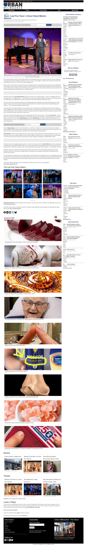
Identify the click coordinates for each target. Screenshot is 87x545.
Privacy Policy (7, 530)
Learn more (37, 507)
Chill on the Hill (70, 249)
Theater (24, 498)
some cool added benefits (15, 208)
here (10, 204)
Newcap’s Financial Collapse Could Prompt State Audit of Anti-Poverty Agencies (75, 24)
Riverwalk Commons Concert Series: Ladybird (73, 255)
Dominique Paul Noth (9, 21)
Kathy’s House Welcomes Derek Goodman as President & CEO (75, 209)
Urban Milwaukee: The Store (66, 519)
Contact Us (24, 515)
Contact (6, 528)
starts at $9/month (30, 507)
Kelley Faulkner (11, 128)
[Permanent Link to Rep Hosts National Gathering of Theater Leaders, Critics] (52, 494)
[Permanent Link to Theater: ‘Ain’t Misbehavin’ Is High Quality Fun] (32, 494)
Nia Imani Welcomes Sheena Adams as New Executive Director (74, 197)
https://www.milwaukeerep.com (10, 164)
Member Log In (30, 1)
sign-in (18, 512)
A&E (59, 10)
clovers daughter (71, 264)
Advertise (6, 526)
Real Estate (11, 10)
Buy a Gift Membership (68, 78)
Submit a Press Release (9, 532)
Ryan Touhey (23, 118)
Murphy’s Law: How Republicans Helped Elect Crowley (74, 156)
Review (20, 498)
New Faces (73, 183)
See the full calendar (67, 268)
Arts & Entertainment (13, 498)
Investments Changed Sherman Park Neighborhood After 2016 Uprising (70, 18)
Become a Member (73, 68)
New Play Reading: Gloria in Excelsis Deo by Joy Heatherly (74, 225)
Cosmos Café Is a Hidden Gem (12, 456)
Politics (27, 10)
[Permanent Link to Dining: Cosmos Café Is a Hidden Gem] (13, 469)
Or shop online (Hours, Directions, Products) (63, 538)
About (5, 524)
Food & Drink (43, 10)
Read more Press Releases (69, 131)
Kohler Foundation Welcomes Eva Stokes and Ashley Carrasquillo (75, 187)
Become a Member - (23, 1)
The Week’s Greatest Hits (74, 52)
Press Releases (73, 82)
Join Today (73, 74)
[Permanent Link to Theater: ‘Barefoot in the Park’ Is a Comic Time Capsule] (32, 472)
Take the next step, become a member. (37, 530)
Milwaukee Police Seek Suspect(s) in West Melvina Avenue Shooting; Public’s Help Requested (74, 100)
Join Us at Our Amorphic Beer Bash (11, 1)
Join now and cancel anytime (10, 510)
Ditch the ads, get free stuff (35, 532)
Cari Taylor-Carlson (14, 470)
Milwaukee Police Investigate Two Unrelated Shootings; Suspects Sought (75, 86)
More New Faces (67, 219)
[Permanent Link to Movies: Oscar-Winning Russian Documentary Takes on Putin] (52, 472)
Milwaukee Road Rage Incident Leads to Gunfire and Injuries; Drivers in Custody (75, 118)
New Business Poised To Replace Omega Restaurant (74, 145)
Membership (75, 10)
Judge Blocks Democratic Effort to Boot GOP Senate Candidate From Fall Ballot (75, 40)
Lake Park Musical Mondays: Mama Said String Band (73, 237)
